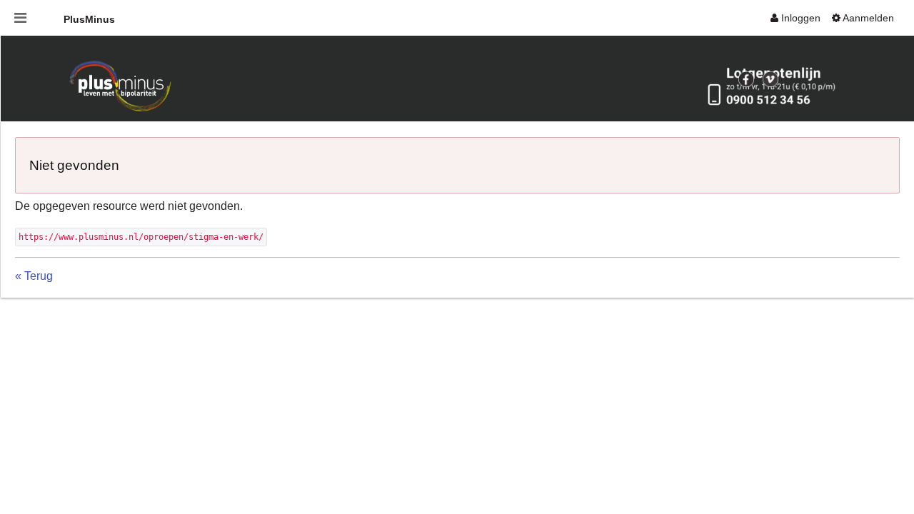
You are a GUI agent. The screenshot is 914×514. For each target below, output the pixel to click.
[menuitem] (795, 18)
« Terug (34, 276)
